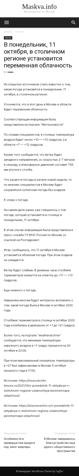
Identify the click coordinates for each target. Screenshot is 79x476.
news (10, 72)
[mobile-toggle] (6, 22)
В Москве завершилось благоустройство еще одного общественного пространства (59, 445)
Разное (20, 31)
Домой (8, 31)
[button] (73, 22)
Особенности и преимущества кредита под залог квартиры (19, 443)
